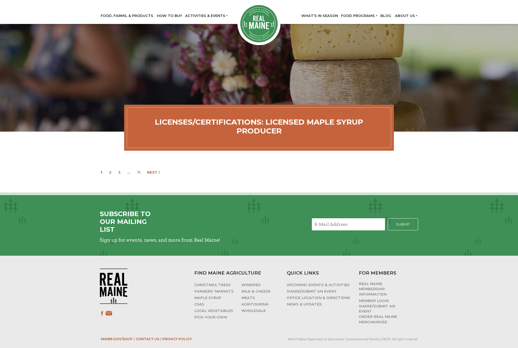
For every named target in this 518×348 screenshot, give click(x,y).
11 (138, 172)
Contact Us (147, 339)
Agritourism (254, 304)
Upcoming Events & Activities (318, 285)
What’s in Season (319, 15)
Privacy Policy (177, 339)
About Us (405, 15)
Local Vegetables (213, 310)
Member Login (374, 300)
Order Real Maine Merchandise (378, 319)
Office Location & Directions (318, 298)
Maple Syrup (207, 298)
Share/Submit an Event (312, 291)
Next (152, 172)
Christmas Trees (212, 285)
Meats (248, 298)
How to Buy (169, 15)
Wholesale (253, 310)
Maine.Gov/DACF (116, 339)
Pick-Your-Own (210, 317)
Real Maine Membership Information (373, 289)
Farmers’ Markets (214, 291)
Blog (385, 15)
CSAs (199, 304)
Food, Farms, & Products (127, 15)
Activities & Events (205, 15)
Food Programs (358, 15)
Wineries (251, 285)
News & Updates (304, 304)
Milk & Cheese (256, 291)
